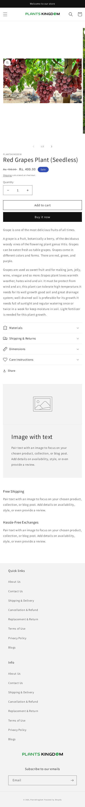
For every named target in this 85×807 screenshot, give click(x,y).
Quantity (8, 182)
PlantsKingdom (37, 799)
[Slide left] (33, 146)
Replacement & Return (23, 619)
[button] (5, 14)
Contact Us (15, 591)
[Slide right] (51, 146)
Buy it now (42, 217)
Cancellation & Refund (23, 610)
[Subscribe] (72, 780)
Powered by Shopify (53, 799)
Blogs (12, 647)
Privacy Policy (17, 638)
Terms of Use (16, 628)
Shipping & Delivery (21, 600)
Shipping (7, 175)
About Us (14, 582)
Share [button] (11, 370)
